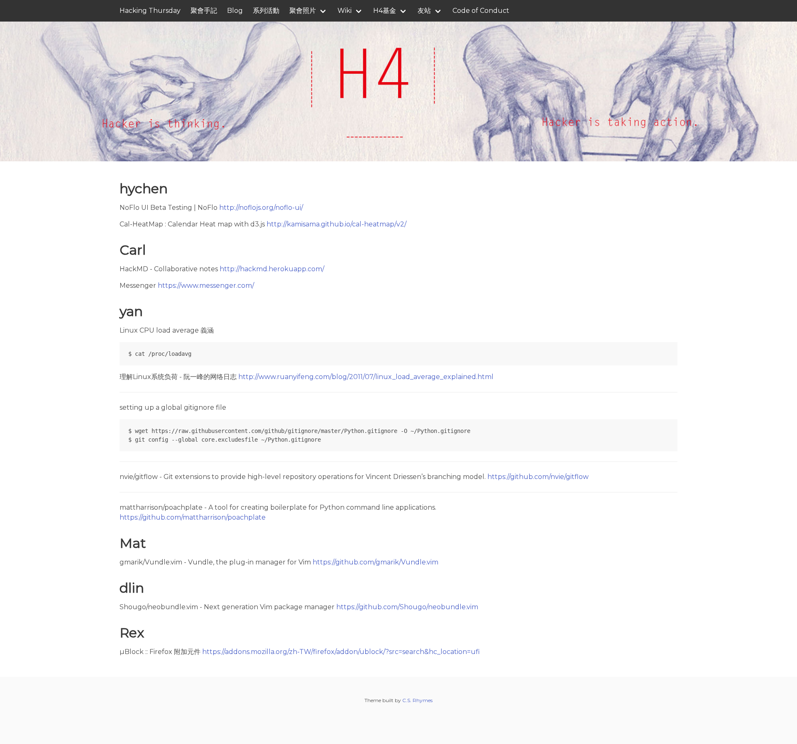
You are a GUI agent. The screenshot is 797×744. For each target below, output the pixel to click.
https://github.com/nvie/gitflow (538, 477)
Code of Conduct (480, 11)
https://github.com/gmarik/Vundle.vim (375, 562)
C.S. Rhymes (417, 700)
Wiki (344, 11)
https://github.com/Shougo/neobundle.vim (407, 607)
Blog (235, 11)
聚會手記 (204, 11)
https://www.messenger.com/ (206, 285)
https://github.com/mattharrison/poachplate (193, 517)
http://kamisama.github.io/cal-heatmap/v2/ (336, 224)
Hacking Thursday (150, 11)
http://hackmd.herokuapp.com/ (272, 269)
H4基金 (384, 11)
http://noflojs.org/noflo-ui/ (261, 208)
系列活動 (266, 11)
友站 (424, 11)
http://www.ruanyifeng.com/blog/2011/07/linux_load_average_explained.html (366, 377)
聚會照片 (302, 11)
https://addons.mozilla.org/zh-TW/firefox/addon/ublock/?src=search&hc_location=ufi (341, 652)
